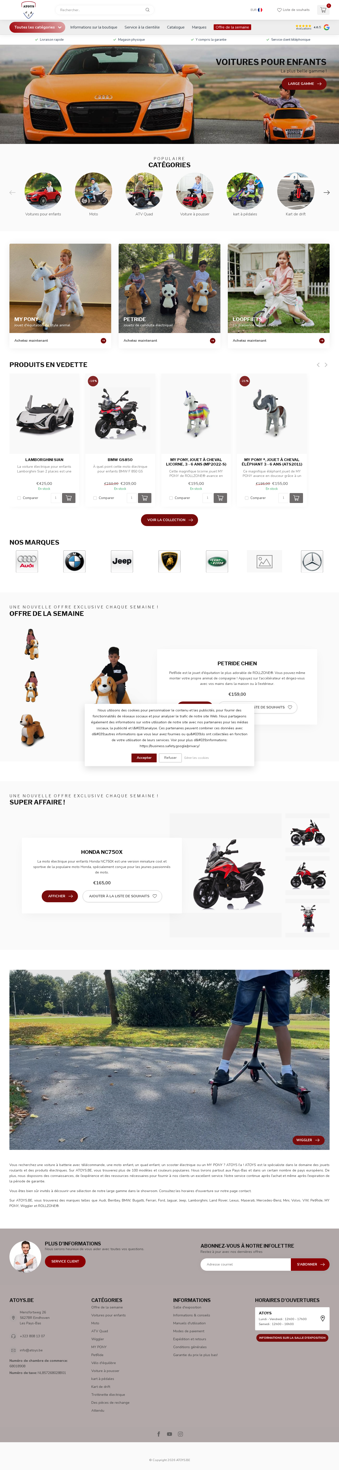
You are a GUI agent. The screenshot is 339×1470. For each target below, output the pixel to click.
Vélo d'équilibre (103, 1363)
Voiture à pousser (105, 1371)
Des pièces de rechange (110, 1402)
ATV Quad (99, 1331)
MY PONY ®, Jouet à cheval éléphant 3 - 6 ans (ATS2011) (272, 462)
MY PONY (99, 1347)
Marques (199, 27)
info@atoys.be (31, 1350)
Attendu (97, 1410)
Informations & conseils (191, 1315)
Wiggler (97, 1339)
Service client (65, 1261)
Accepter (144, 757)
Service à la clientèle (142, 27)
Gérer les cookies (196, 758)
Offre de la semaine (232, 27)
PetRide (97, 1355)
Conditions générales (190, 1347)
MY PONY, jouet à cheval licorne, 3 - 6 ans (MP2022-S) (196, 462)
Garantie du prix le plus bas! (195, 1355)
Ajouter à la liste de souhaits (254, 707)
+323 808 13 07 (32, 1336)
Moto (95, 1323)
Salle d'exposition (187, 1307)
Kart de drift (100, 1386)
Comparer (30, 498)
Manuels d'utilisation (189, 1323)
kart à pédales (102, 1378)
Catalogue (176, 27)
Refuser (170, 757)
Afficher (56, 896)
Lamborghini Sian (44, 460)
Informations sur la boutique (93, 27)
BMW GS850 (120, 460)
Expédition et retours (189, 1339)
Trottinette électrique (108, 1394)
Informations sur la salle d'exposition (292, 1338)
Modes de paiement (188, 1331)
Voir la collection (166, 520)
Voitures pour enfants (108, 1315)
